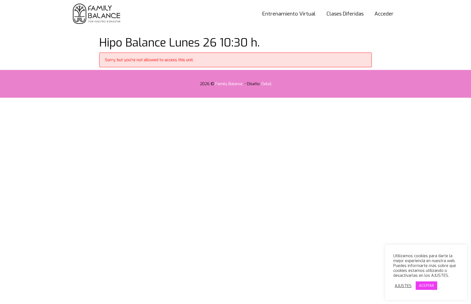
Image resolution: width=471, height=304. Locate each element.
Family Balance (229, 84)
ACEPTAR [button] (426, 285)
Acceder (384, 13)
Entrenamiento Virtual (289, 13)
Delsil (266, 84)
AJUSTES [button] (403, 285)
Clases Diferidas (345, 13)
